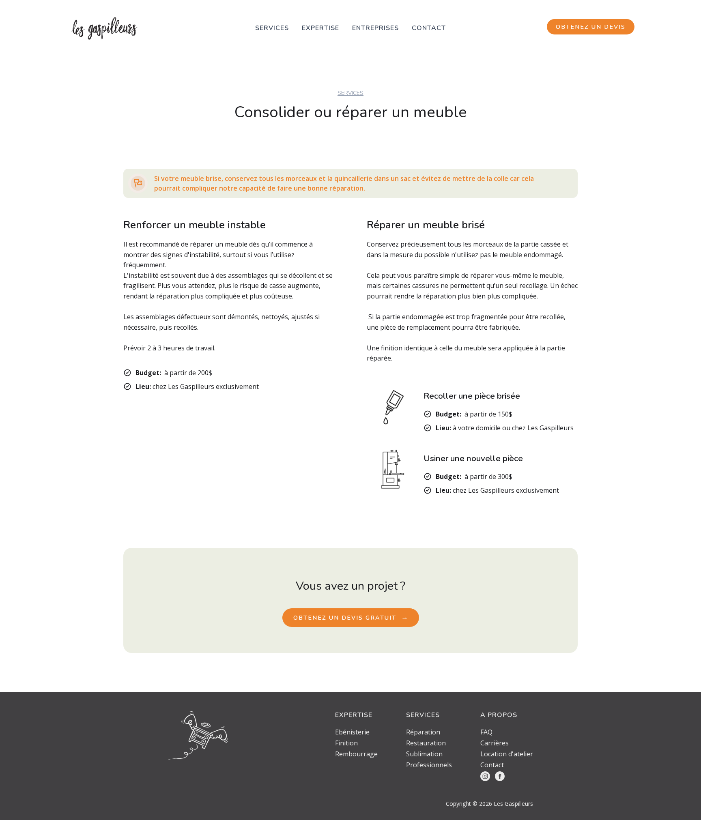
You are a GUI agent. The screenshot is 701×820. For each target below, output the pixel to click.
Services (272, 28)
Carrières (494, 743)
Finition (346, 743)
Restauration (426, 743)
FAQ (486, 732)
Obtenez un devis (591, 27)
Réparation (423, 732)
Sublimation (424, 754)
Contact (429, 28)
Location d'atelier (506, 754)
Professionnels (429, 765)
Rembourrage (356, 754)
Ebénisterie (352, 732)
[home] (105, 28)
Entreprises (375, 28)
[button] (320, 28)
